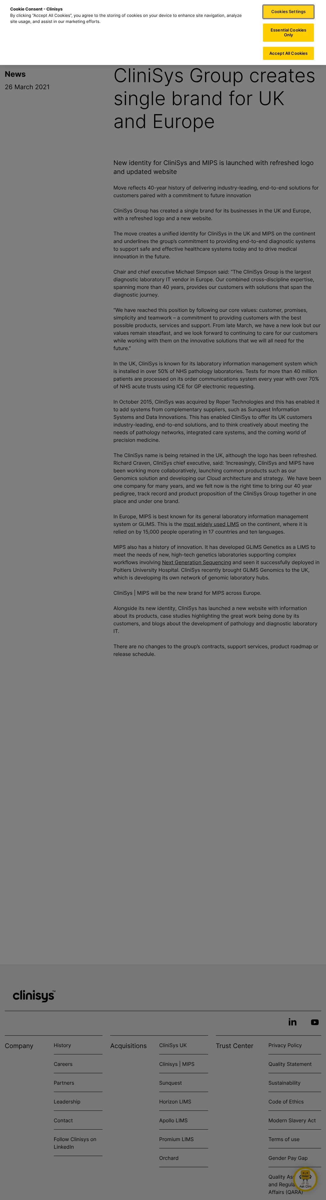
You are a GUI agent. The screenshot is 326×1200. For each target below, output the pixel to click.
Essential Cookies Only (288, 32)
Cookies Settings (288, 11)
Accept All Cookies (288, 53)
